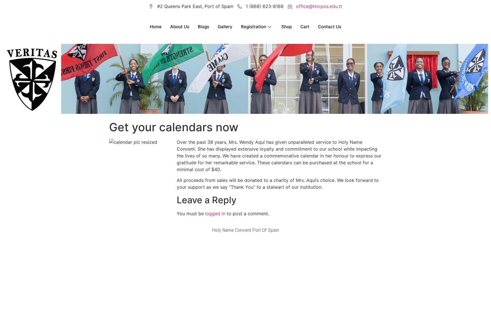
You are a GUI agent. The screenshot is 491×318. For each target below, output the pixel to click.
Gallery (225, 26)
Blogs (203, 26)
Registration (253, 26)
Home (156, 26)
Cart (304, 26)
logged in (215, 213)
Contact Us (329, 26)
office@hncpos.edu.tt (319, 6)
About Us (179, 26)
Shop (286, 26)
